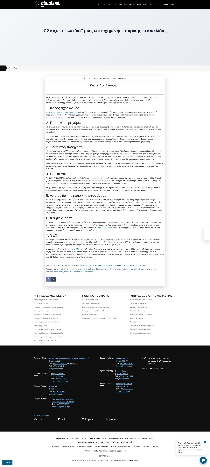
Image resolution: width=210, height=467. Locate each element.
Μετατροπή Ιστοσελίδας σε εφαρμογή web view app (100, 318)
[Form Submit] (171, 424)
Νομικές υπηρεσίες (101, 446)
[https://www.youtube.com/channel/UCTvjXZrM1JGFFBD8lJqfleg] (151, 373)
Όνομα (38, 419)
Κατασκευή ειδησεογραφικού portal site (47, 329)
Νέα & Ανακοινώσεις (146, 438)
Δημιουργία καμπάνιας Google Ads (142, 326)
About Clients (142, 4)
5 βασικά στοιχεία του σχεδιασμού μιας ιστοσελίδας (76, 265)
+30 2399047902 (62, 404)
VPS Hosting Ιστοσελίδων (91, 303)
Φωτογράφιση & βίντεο (84, 446)
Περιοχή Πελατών (112, 442)
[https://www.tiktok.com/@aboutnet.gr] (162, 373)
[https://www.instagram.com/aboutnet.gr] (155, 373)
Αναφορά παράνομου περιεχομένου (89, 442)
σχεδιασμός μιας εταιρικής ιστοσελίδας (63, 112)
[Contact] (207, 237)
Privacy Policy (113, 460)
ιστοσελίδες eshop (104, 227)
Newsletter (146, 446)
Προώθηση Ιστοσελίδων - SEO (141, 300)
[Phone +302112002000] (207, 230)
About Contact (169, 4)
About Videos (100, 438)
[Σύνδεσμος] (2, 68)
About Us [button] (101, 4)
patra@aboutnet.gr (56, 394)
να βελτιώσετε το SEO (70, 249)
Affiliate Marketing (136, 318)
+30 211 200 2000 (60, 363)
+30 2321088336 (126, 389)
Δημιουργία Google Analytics (140, 329)
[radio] (97, 90)
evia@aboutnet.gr (123, 391)
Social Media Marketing (138, 303)
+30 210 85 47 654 (60, 366)
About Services (115, 4)
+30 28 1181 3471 (126, 376)
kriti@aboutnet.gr (122, 379)
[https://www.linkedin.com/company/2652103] (158, 373)
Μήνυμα (111, 419)
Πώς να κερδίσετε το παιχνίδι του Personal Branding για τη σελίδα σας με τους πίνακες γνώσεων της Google (105, 269)
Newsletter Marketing (137, 311)
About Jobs (89, 438)
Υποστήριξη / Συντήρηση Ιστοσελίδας (47, 311)
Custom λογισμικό (68, 446)
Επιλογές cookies (127, 442)
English (155, 446)
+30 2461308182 (126, 363)
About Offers (129, 4)
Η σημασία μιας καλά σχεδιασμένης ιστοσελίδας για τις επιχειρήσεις (122, 265)
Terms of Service (128, 460)
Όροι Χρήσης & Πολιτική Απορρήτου (122, 438)
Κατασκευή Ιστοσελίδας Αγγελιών (45, 340)
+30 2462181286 (61, 379)
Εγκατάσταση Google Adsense (140, 333)
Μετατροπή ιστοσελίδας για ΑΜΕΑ (46, 318)
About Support (155, 4)
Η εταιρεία (55, 446)
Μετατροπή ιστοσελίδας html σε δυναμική (48, 307)
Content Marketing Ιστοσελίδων (141, 314)
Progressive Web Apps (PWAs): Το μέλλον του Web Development (69, 272)
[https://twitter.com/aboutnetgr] (147, 373)
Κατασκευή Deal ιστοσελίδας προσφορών (48, 333)
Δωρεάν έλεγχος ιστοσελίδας (120, 446)
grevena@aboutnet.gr (59, 381)
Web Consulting (135, 322)
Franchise (136, 446)
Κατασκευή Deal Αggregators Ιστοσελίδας (48, 337)
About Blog (13, 68)
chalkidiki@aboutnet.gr (61, 407)
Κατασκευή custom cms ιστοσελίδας (46, 322)
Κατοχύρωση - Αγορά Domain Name (94, 311)
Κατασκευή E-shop (40, 326)
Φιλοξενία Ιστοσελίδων (90, 300)
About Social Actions (75, 438)
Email (61, 419)
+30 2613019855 (59, 391)
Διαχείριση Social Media (138, 307)
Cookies (7, 462)
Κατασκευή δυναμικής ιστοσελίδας (46, 300)
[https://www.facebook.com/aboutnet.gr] (143, 373)
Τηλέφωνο (88, 419)
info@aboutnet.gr (56, 369)
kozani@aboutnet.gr (124, 366)
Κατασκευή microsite (41, 303)
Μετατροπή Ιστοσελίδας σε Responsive (47, 314)
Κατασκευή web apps (89, 314)
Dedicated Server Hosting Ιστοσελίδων (95, 307)
